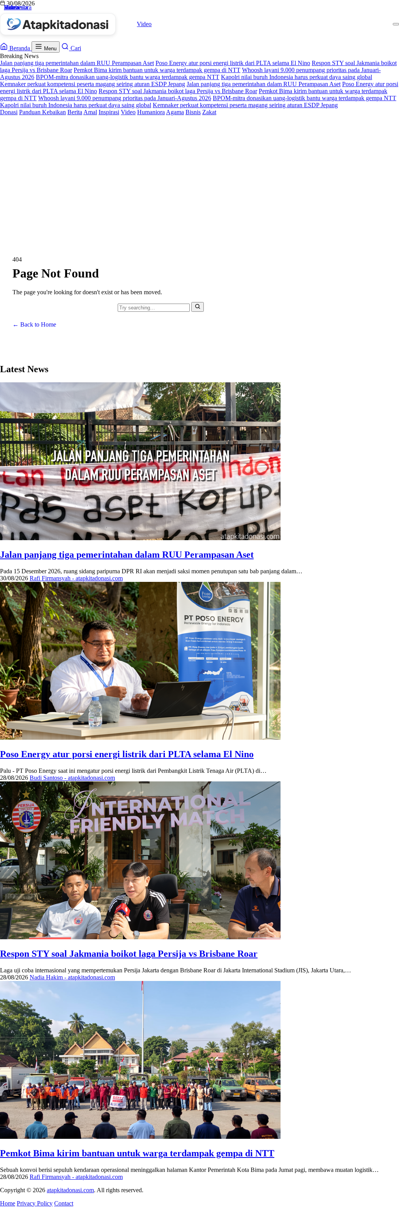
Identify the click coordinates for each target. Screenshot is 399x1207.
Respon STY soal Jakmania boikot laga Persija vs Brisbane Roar (178, 91)
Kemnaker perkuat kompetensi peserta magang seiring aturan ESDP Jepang (92, 84)
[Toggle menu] (396, 24)
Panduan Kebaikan (42, 112)
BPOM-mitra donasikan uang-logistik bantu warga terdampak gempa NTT (127, 77)
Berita (74, 112)
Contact (63, 1203)
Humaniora (151, 112)
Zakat (209, 112)
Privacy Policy (35, 1203)
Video (144, 24)
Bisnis (193, 112)
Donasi (9, 112)
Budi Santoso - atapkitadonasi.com (72, 777)
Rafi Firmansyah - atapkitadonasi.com (76, 578)
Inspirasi (109, 112)
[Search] (197, 307)
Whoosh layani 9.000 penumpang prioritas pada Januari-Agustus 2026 (124, 98)
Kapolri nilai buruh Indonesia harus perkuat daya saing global (296, 77)
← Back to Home (34, 324)
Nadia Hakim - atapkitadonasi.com (72, 977)
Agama (175, 112)
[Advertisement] (199, 174)
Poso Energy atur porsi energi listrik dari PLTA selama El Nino (232, 63)
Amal (90, 112)
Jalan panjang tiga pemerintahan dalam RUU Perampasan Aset (77, 63)
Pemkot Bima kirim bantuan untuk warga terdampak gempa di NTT (157, 70)
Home (7, 1203)
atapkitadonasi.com (70, 1190)
